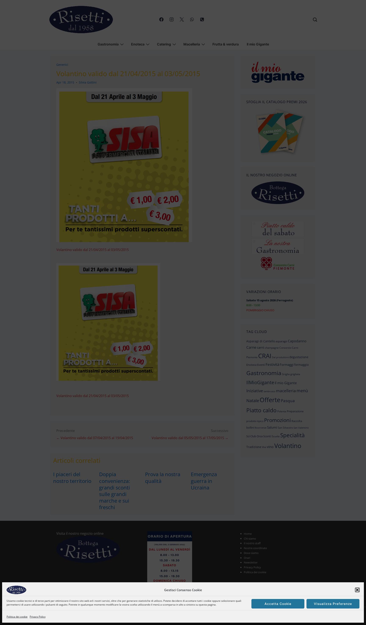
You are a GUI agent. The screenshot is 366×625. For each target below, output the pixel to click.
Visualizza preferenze (333, 604)
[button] (357, 590)
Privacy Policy (38, 616)
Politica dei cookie (17, 616)
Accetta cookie (278, 604)
